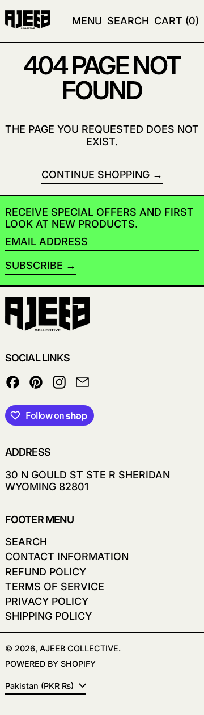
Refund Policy (45, 572)
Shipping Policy (48, 616)
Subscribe (34, 265)
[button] (128, 21)
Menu (87, 21)
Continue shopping (95, 174)
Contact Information (67, 556)
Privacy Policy (46, 601)
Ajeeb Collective (79, 648)
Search (26, 542)
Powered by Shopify (50, 663)
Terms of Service (54, 586)
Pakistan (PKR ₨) (40, 686)
